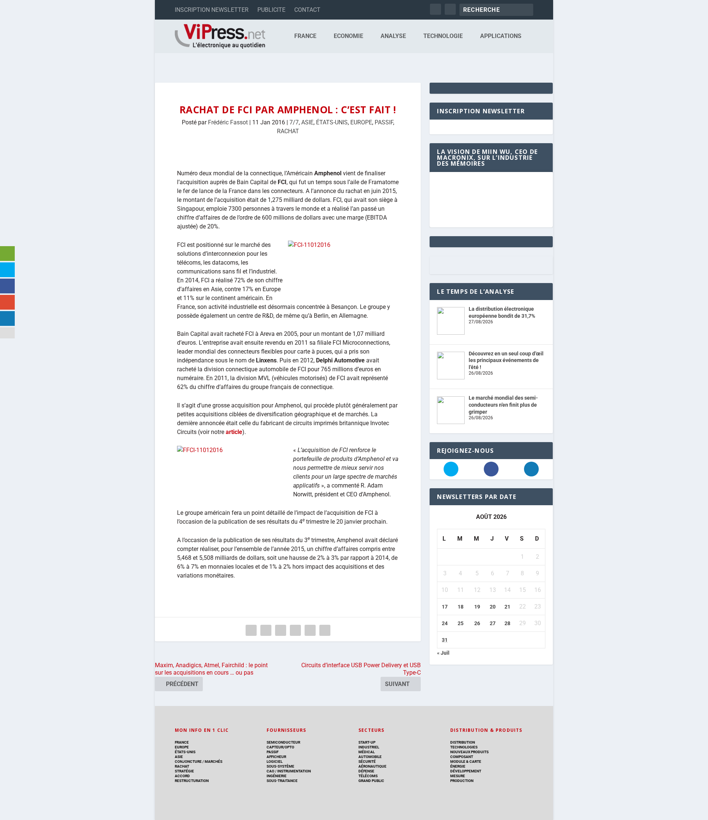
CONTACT (307, 9)
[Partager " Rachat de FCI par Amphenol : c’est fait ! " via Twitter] (265, 630)
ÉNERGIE (457, 766)
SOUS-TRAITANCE (282, 781)
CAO (270, 771)
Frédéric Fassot (228, 122)
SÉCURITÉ (367, 761)
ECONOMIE (348, 36)
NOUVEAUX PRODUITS (469, 752)
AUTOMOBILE (370, 757)
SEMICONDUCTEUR (283, 742)
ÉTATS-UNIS (332, 122)
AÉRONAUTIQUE (372, 766)
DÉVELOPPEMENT (465, 771)
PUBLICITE (271, 9)
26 (477, 623)
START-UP (366, 742)
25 (461, 623)
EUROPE (361, 122)
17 (445, 607)
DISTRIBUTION (462, 742)
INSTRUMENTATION (294, 771)
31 (445, 640)
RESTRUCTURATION (192, 781)
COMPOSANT (461, 757)
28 (507, 623)
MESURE (457, 776)
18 (461, 607)
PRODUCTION (461, 781)
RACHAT (288, 131)
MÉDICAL (366, 752)
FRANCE (305, 36)
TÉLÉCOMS (368, 776)
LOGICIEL (274, 761)
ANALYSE (393, 36)
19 (477, 607)
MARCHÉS (213, 761)
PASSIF (384, 122)
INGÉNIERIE (277, 776)
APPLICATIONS (500, 36)
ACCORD (182, 776)
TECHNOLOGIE (443, 36)
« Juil (443, 653)
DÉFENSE (366, 771)
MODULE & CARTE (465, 761)
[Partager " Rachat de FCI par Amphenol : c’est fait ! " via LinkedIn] (295, 630)
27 (493, 623)
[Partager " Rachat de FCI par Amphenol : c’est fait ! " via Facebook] (251, 630)
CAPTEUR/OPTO (280, 747)
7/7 (294, 122)
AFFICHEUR (276, 757)
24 (445, 623)
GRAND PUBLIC (371, 781)
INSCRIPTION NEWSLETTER (212, 9)
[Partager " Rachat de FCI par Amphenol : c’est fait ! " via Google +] (280, 630)
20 (493, 607)
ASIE (307, 122)
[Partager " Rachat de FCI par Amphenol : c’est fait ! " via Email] (310, 630)
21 (507, 607)
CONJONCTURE (188, 761)
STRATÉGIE (184, 771)
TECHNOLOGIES (464, 747)
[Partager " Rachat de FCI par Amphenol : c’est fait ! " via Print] (324, 630)
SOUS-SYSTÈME (280, 766)
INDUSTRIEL (368, 747)
